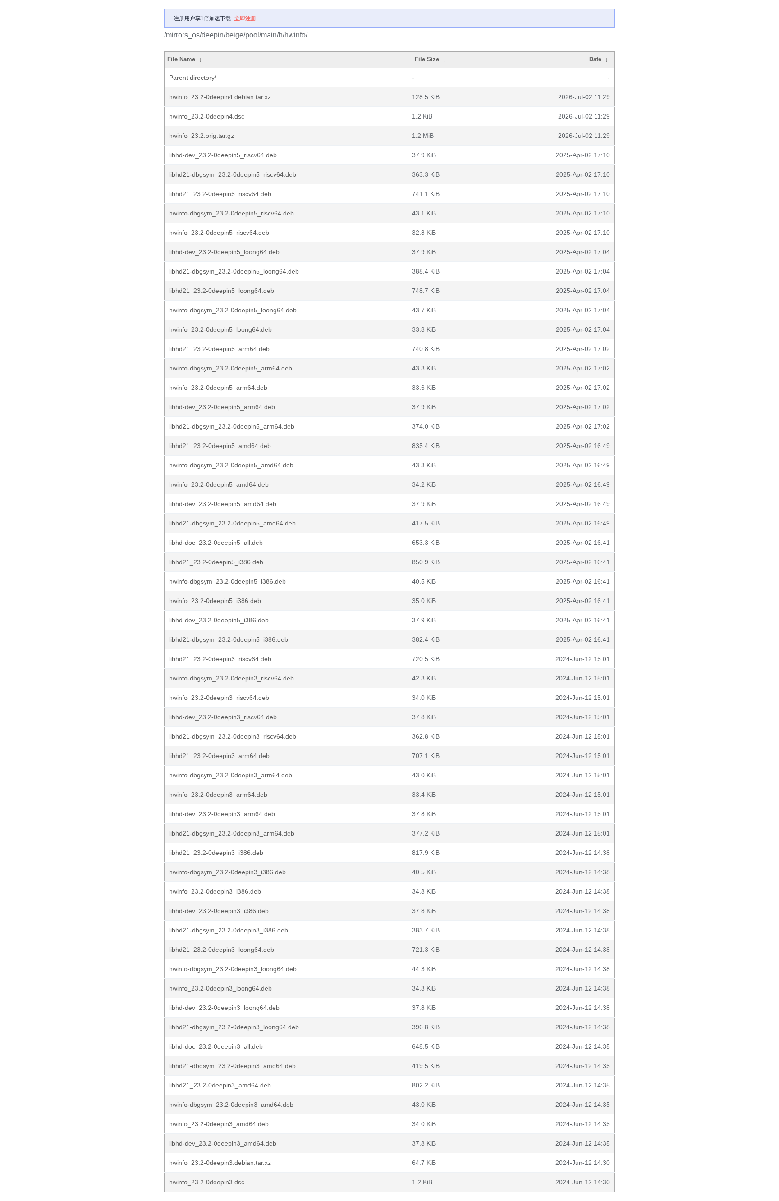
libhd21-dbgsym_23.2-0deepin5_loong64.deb (234, 271)
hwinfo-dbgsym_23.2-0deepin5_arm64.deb (230, 368)
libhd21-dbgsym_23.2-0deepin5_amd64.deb (232, 523)
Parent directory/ (192, 77)
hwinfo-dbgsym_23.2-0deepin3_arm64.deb (230, 775)
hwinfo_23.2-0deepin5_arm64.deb (218, 387)
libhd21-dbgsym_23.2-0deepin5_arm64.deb (231, 426)
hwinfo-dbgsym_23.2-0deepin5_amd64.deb (231, 465)
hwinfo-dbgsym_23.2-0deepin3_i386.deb (227, 872)
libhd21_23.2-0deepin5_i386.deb (216, 562)
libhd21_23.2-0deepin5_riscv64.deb (220, 193)
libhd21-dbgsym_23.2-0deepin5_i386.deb (228, 639)
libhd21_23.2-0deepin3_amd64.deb (220, 1085)
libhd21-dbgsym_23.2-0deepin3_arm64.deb (231, 833)
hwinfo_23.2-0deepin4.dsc (206, 116)
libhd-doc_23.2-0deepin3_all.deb (216, 1046)
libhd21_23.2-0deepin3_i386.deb (216, 852)
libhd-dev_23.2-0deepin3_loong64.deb (224, 1007)
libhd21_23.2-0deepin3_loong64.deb (221, 949)
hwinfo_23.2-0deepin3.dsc (206, 1182)
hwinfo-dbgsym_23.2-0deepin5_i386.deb (227, 581)
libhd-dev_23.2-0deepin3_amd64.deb (222, 1143)
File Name (181, 59)
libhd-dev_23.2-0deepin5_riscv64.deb (223, 155)
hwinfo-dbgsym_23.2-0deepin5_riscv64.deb (231, 213)
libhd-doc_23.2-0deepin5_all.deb (216, 542)
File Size (427, 59)
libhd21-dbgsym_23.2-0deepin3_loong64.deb (234, 1027)
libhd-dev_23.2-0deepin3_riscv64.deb (223, 717)
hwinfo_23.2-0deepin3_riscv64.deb (219, 697)
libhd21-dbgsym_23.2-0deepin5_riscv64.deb (232, 174)
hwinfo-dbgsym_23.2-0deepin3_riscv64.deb (231, 678)
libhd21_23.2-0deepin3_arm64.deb (219, 755)
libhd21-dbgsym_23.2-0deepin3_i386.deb (228, 930)
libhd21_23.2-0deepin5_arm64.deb (219, 348)
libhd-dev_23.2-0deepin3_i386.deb (219, 910)
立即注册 (245, 18)
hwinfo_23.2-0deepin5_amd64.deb (219, 484)
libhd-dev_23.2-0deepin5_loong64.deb (224, 252)
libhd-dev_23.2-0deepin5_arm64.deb (222, 407)
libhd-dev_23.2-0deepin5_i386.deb (219, 620)
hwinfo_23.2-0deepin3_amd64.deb (219, 1124)
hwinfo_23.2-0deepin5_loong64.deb (220, 329)
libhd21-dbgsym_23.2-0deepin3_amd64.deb (232, 1065)
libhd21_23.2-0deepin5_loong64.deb (221, 290)
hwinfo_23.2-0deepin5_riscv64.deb (219, 232)
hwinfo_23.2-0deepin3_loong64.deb (220, 988)
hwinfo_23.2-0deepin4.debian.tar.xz (220, 96)
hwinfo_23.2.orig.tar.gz (201, 135)
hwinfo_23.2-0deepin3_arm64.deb (218, 794)
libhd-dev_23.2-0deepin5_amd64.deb (222, 503)
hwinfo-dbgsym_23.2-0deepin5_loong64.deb (233, 310)
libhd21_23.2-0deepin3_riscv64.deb (220, 658)
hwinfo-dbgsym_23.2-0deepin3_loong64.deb (233, 969)
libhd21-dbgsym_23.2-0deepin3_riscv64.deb (232, 736)
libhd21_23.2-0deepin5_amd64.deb (220, 445)
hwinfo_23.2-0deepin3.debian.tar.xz (220, 1162)
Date (595, 59)
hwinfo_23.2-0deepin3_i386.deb (215, 891)
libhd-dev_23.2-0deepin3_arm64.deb (222, 813)
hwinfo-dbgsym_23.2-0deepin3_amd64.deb (231, 1104)
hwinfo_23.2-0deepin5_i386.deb (215, 600)
